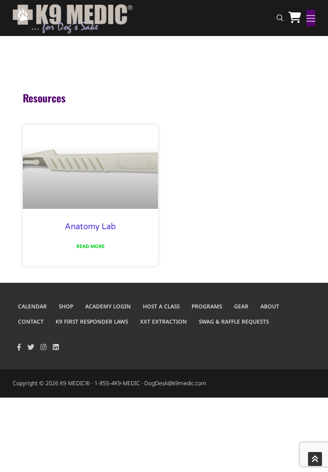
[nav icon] (310, 18)
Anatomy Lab (90, 227)
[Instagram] (43, 347)
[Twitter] (31, 347)
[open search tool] (280, 18)
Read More (90, 246)
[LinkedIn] (56, 347)
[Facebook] (19, 347)
